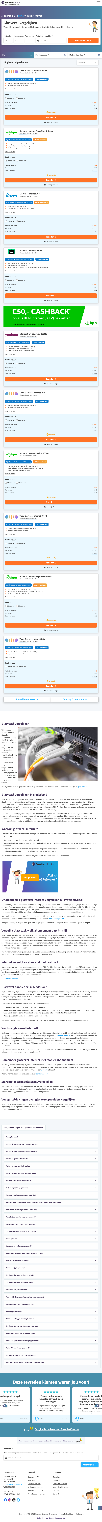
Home (21, 16)
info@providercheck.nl (13, 1485)
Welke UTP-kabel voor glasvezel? (17, 1348)
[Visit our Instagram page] (9, 1500)
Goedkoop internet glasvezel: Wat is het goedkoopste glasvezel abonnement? (33, 1202)
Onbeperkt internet (35, 1487)
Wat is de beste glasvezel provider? (18, 1180)
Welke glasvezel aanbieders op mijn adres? (21, 1173)
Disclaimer (53, 1514)
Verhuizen (56, 1480)
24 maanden (22, 98)
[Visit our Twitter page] (14, 1500)
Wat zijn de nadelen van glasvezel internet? (21, 1151)
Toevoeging (29, 36)
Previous (5, 1405)
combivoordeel (42, 1074)
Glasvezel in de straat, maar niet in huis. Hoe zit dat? (24, 1253)
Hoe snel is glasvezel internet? (16, 1159)
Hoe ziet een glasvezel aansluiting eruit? (20, 1304)
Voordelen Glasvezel (60, 1487)
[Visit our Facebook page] (5, 1500)
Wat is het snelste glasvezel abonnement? (21, 1217)
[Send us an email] (18, 1500)
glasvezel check (84, 787)
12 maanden (11, 98)
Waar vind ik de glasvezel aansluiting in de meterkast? (25, 1297)
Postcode (7, 36)
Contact (56, 1494)
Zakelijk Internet (34, 1484)
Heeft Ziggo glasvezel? (14, 1311)
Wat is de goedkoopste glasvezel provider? (21, 1195)
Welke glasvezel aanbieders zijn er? (18, 1166)
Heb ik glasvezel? (12, 1239)
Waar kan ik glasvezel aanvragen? (18, 1260)
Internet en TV (33, 1477)
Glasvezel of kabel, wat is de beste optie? (20, 1333)
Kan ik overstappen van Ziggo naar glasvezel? (22, 1326)
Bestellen (50, 117)
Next (97, 1405)
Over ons (56, 1491)
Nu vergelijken (82, 40)
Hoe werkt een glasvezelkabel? (17, 1290)
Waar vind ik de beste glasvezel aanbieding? (21, 1210)
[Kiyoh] (78, 1443)
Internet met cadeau (35, 1491)
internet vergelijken (56, 919)
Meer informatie (10, 89)
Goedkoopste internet (36, 1494)
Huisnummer (19, 36)
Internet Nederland (60, 1484)
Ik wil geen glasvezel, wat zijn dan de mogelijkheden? (25, 1362)
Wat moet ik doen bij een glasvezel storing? (21, 1355)
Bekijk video (30, 877)
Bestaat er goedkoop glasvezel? (17, 1188)
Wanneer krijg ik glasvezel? (15, 1268)
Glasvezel (31, 1480)
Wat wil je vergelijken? (44, 36)
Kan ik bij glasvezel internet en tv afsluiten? (21, 1231)
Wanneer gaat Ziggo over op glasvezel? (20, 1319)
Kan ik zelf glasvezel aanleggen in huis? (20, 1275)
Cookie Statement (76, 1514)
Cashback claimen (10, 979)
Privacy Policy (63, 1514)
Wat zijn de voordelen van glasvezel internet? (22, 1144)
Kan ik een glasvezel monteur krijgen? (19, 1282)
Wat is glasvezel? (12, 1137)
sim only (44, 1070)
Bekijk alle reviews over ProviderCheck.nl (57, 1429)
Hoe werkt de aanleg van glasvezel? (19, 1246)
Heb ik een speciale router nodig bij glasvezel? (22, 1340)
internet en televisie (62, 1036)
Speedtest (56, 1477)
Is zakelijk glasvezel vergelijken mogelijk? (21, 1224)
